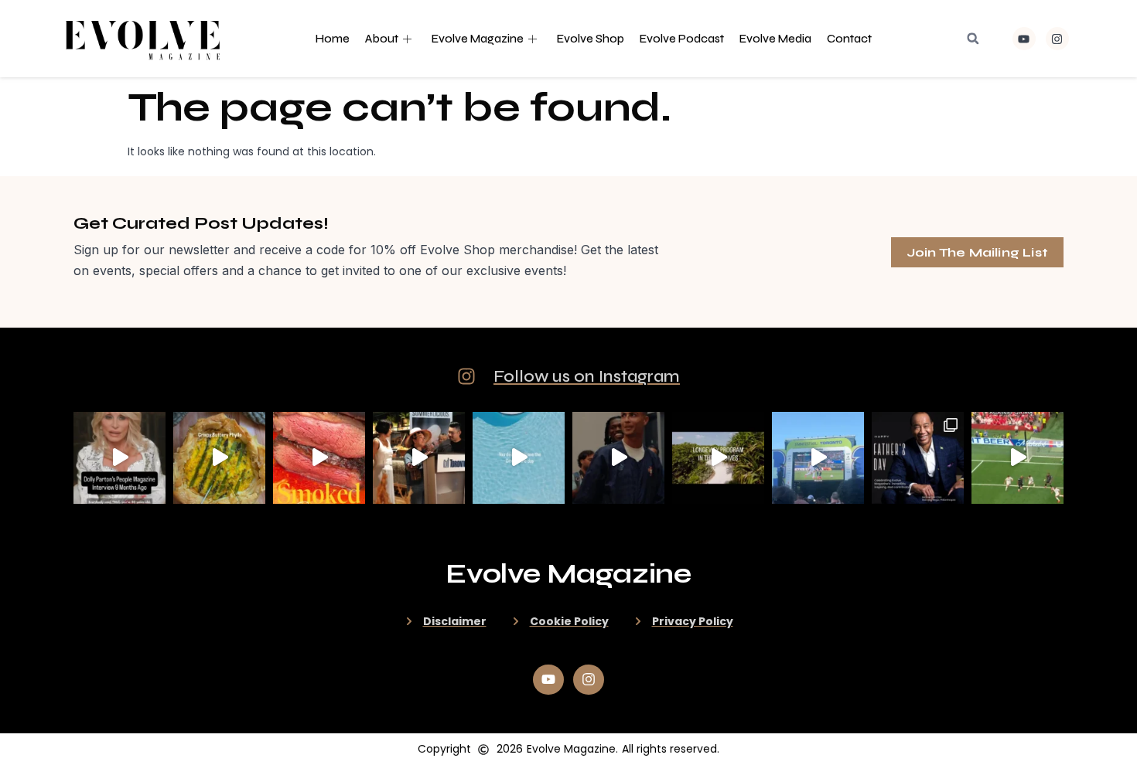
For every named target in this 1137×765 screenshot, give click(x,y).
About (381, 39)
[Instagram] (1057, 38)
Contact (849, 39)
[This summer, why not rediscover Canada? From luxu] (519, 458)
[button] (973, 38)
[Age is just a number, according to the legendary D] (119, 458)
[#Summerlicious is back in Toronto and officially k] (419, 458)
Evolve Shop (590, 39)
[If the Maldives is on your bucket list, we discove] (718, 458)
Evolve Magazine (478, 39)
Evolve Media (775, 39)
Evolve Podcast (682, 39)
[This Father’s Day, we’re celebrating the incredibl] (918, 458)
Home (333, 39)
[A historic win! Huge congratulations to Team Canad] (1017, 458)
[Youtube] (1024, 38)
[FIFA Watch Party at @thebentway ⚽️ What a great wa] (818, 458)
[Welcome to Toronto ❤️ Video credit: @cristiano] (618, 458)
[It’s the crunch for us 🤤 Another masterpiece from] (219, 458)
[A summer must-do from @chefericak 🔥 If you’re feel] (319, 458)
